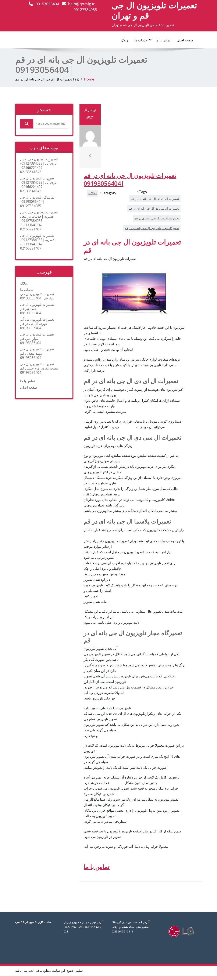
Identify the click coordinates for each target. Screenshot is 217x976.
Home (89, 79)
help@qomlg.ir (81, 3)
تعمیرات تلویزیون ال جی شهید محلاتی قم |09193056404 (37, 353)
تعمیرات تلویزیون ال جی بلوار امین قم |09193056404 (37, 338)
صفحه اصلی (185, 40)
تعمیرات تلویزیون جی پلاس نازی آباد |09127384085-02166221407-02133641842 (39, 165)
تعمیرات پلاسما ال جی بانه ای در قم (156, 218)
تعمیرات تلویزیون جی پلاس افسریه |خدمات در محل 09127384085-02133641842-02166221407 (39, 220)
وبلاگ (124, 40)
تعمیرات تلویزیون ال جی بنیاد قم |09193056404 (37, 296)
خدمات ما (140, 40)
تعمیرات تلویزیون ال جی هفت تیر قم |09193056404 (37, 308)
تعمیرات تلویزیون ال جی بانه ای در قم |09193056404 (130, 179)
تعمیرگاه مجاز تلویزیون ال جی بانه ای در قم (152, 228)
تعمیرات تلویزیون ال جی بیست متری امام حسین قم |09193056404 (39, 368)
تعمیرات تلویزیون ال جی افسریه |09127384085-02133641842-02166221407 (37, 241)
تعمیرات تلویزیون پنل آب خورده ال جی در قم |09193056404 (37, 323)
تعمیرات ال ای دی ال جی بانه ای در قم (155, 199)
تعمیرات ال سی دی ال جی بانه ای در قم (154, 208)
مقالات (92, 193)
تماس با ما (163, 40)
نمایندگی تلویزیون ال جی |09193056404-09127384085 (37, 201)
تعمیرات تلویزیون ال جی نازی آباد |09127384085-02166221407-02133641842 (38, 184)
